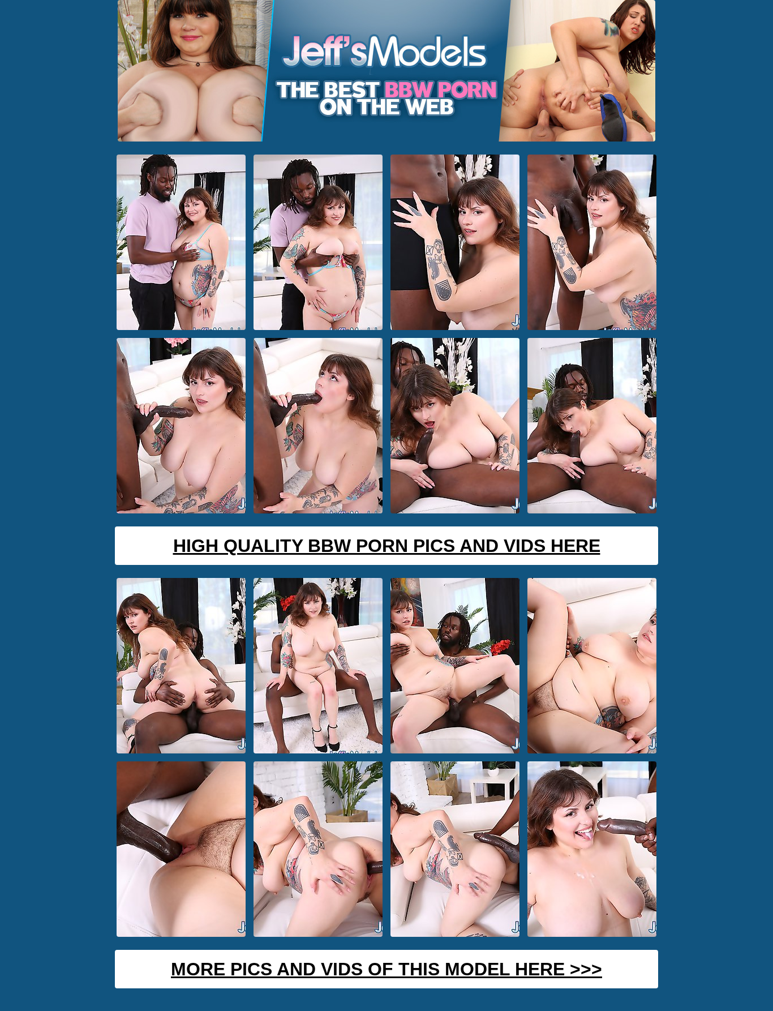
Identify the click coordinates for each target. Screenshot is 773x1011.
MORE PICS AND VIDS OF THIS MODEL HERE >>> (386, 969)
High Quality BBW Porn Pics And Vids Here (386, 546)
